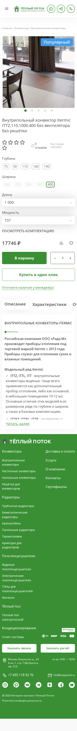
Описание (15, 304)
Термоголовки (12, 536)
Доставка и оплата (60, 451)
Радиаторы (11, 497)
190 (46, 166)
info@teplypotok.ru (64, 675)
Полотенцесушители (18, 556)
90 (15, 166)
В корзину (24, 258)
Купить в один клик (38, 274)
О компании (55, 469)
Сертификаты (56, 486)
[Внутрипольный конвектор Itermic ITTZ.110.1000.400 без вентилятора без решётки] (38, 72)
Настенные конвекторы (19, 471)
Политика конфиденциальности (22, 700)
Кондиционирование (19, 628)
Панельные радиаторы (18, 530)
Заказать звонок (19, 648)
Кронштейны (11, 523)
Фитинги (8, 598)
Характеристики (49, 304)
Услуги (51, 460)
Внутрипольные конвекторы (48, 28)
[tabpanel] (38, 72)
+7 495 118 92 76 (20, 675)
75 (6, 166)
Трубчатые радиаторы (18, 506)
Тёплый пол (11, 606)
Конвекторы (21, 28)
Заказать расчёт (58, 648)
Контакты (53, 478)
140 (36, 166)
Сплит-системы (13, 637)
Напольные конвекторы (19, 478)
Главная (7, 28)
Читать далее (17, 423)
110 (25, 166)
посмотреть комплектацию (28, 231)
